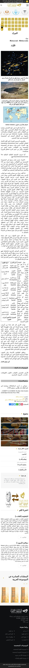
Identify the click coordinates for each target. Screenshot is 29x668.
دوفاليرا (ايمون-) (22, 543)
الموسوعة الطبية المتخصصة (20, 649)
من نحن (25, 631)
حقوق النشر (24, 637)
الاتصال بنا (24, 640)
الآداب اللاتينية (23, 457)
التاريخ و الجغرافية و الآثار (21, 462)
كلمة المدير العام (9, 634)
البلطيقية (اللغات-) (21, 516)
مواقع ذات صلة (9, 637)
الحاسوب (24, 454)
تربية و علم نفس (23, 467)
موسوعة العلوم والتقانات (21, 658)
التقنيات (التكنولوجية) (22, 452)
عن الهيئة (11, 631)
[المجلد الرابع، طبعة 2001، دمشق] (13, 595)
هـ (16, 29)
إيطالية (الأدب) (22, 459)
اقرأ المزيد (24, 537)
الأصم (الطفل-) (22, 469)
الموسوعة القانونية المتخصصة (19, 652)
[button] (26, 583)
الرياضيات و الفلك (19, 396)
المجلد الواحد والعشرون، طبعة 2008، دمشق (14, 399)
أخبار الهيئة (24, 634)
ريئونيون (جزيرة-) (22, 464)
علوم (24, 398)
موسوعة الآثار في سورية (21, 655)
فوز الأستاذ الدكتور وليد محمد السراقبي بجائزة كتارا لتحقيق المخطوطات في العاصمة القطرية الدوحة (13, 1)
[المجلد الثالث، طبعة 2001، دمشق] (23, 595)
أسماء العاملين (9, 640)
